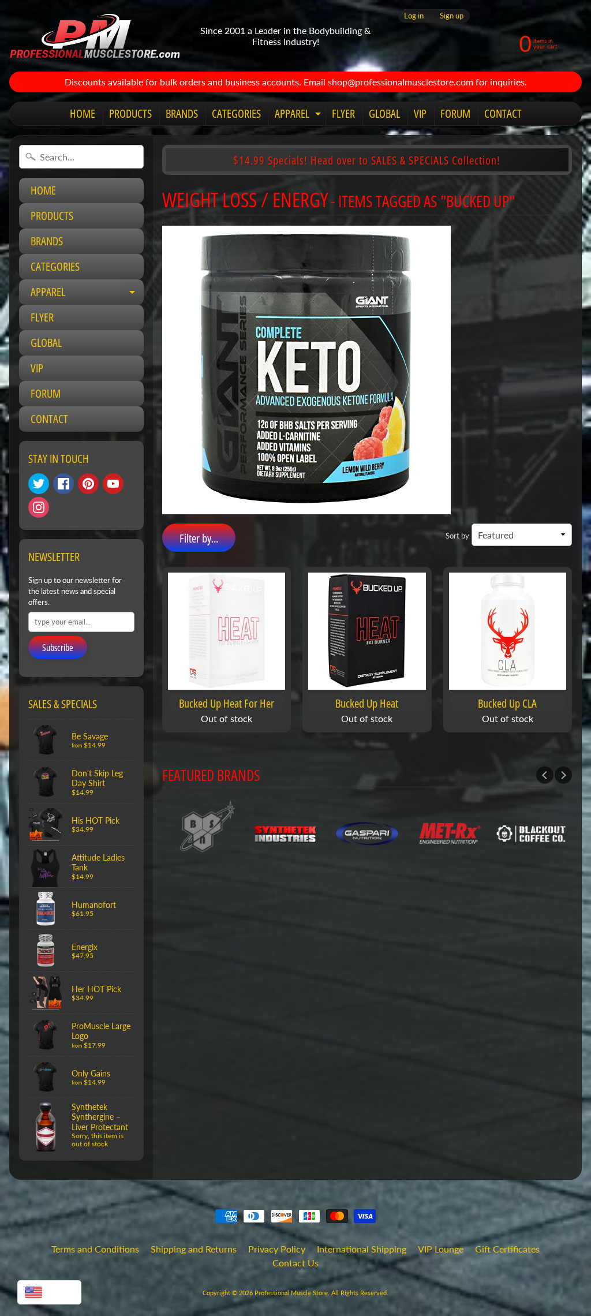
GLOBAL (384, 113)
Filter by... (198, 538)
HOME (82, 113)
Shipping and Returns (194, 1248)
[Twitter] (38, 483)
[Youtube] (113, 483)
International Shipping (361, 1248)
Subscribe (57, 647)
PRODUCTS (130, 113)
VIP (420, 113)
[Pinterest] (88, 483)
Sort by (457, 535)
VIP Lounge (440, 1248)
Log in (414, 16)
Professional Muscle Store (291, 1292)
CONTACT (503, 113)
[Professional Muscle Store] (94, 36)
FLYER (343, 113)
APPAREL (299, 115)
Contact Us (295, 1262)
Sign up (451, 16)
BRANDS (182, 113)
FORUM (455, 113)
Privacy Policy (276, 1248)
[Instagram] (38, 507)
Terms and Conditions (95, 1248)
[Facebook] (63, 483)
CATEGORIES (236, 113)
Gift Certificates (507, 1248)
